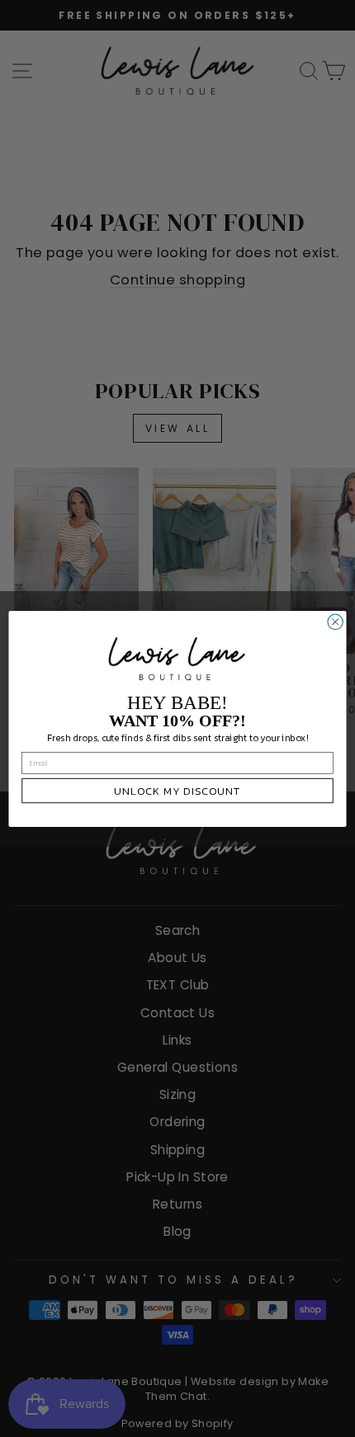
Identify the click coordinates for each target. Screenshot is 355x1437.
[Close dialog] (335, 621)
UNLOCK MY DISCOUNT (177, 790)
